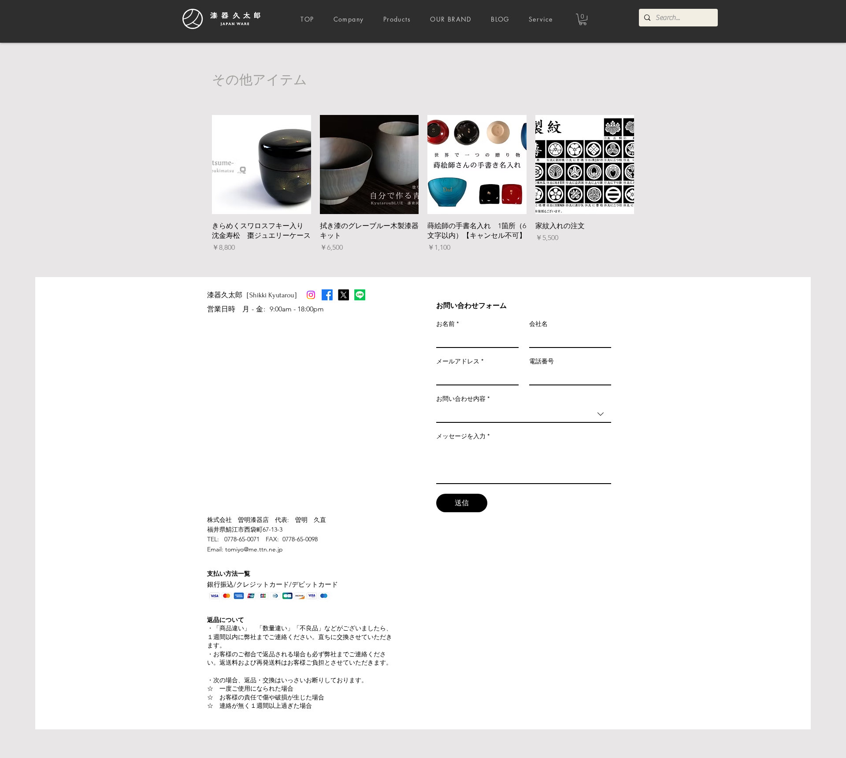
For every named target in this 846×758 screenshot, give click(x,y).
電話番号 (541, 361)
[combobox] (523, 414)
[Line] (359, 294)
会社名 (538, 323)
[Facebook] (327, 294)
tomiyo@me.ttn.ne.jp (254, 549)
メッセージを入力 (463, 436)
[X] (343, 294)
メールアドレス (459, 361)
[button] (583, 19)
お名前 (447, 323)
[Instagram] (310, 294)
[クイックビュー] (261, 164)
